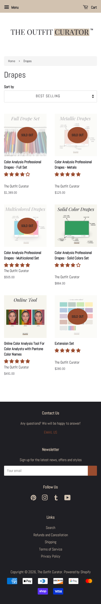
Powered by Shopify (77, 572)
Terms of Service (50, 549)
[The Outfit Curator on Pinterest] (33, 498)
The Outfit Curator (49, 572)
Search (50, 527)
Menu (15, 7)
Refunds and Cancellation (50, 535)
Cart (93, 7)
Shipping (50, 542)
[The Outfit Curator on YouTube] (67, 498)
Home (11, 61)
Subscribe (92, 471)
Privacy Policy (50, 556)
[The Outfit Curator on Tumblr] (56, 498)
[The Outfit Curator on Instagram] (45, 498)
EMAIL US (50, 432)
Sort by (9, 86)
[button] (17, 174)
